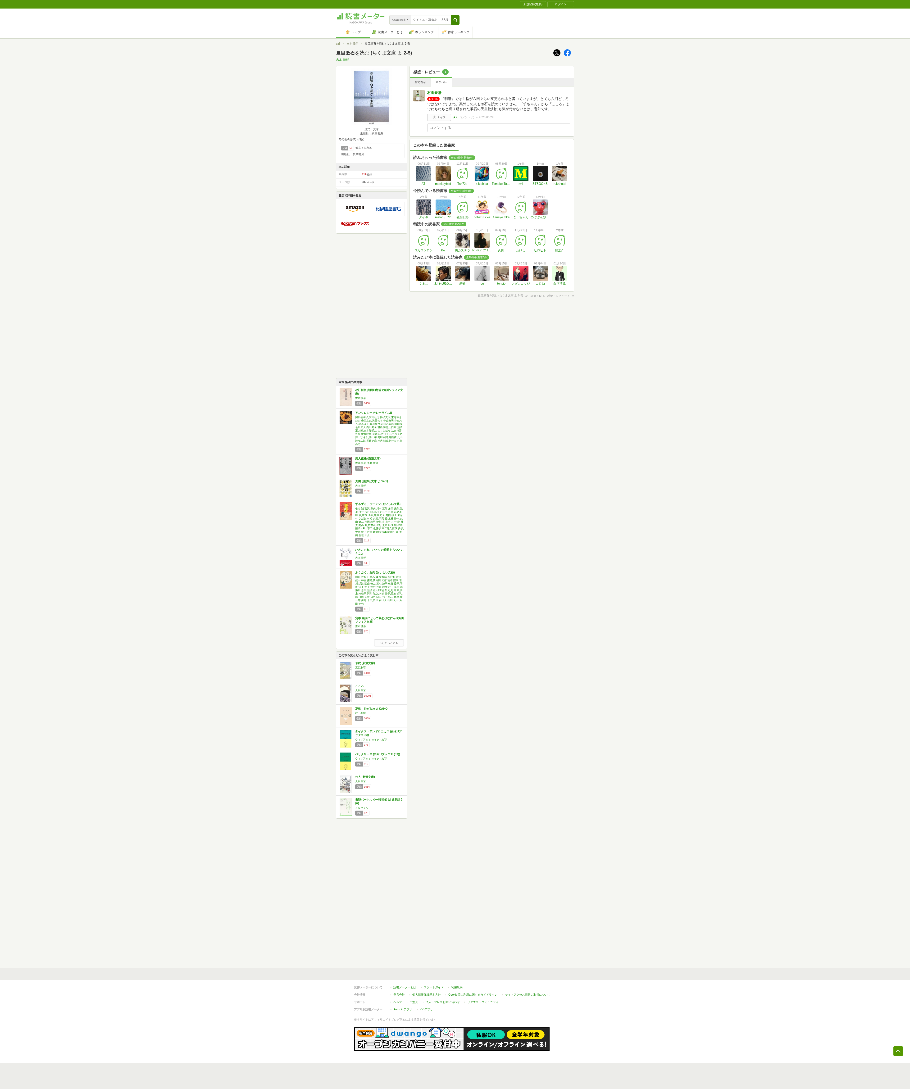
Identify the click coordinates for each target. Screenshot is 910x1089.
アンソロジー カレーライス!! (373, 412)
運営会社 (399, 994)
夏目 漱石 (360, 690)
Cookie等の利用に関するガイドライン (472, 994)
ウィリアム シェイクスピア (371, 739)
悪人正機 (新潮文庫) (368, 458)
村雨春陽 (434, 93)
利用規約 (457, 987)
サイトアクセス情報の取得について (528, 994)
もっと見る (391, 642)
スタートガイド (434, 987)
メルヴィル (361, 807)
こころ (359, 686)
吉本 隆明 (352, 43)
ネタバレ (441, 82)
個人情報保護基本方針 (426, 994)
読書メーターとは (404, 987)
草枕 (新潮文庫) (365, 663)
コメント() (466, 117)
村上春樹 (360, 713)
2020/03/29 (486, 117)
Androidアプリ (402, 1009)
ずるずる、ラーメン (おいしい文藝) (377, 504)
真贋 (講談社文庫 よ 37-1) (371, 481)
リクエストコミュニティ (483, 1002)
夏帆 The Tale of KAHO (371, 708)
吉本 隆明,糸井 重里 (366, 463)
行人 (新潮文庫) (365, 777)
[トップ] (338, 44)
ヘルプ (397, 1002)
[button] (455, 20)
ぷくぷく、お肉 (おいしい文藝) (375, 572)
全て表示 (420, 82)
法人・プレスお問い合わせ (443, 1002)
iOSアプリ (426, 1009)
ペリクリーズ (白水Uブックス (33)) (377, 754)
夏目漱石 (360, 667)
